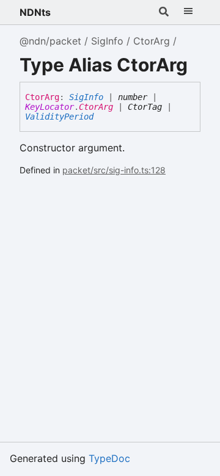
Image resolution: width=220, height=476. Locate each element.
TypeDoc (109, 458)
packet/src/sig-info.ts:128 (114, 170)
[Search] (164, 12)
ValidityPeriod (59, 116)
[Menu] (188, 12)
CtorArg (151, 41)
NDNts (35, 12)
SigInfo (107, 41)
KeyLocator (49, 107)
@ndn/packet (50, 41)
